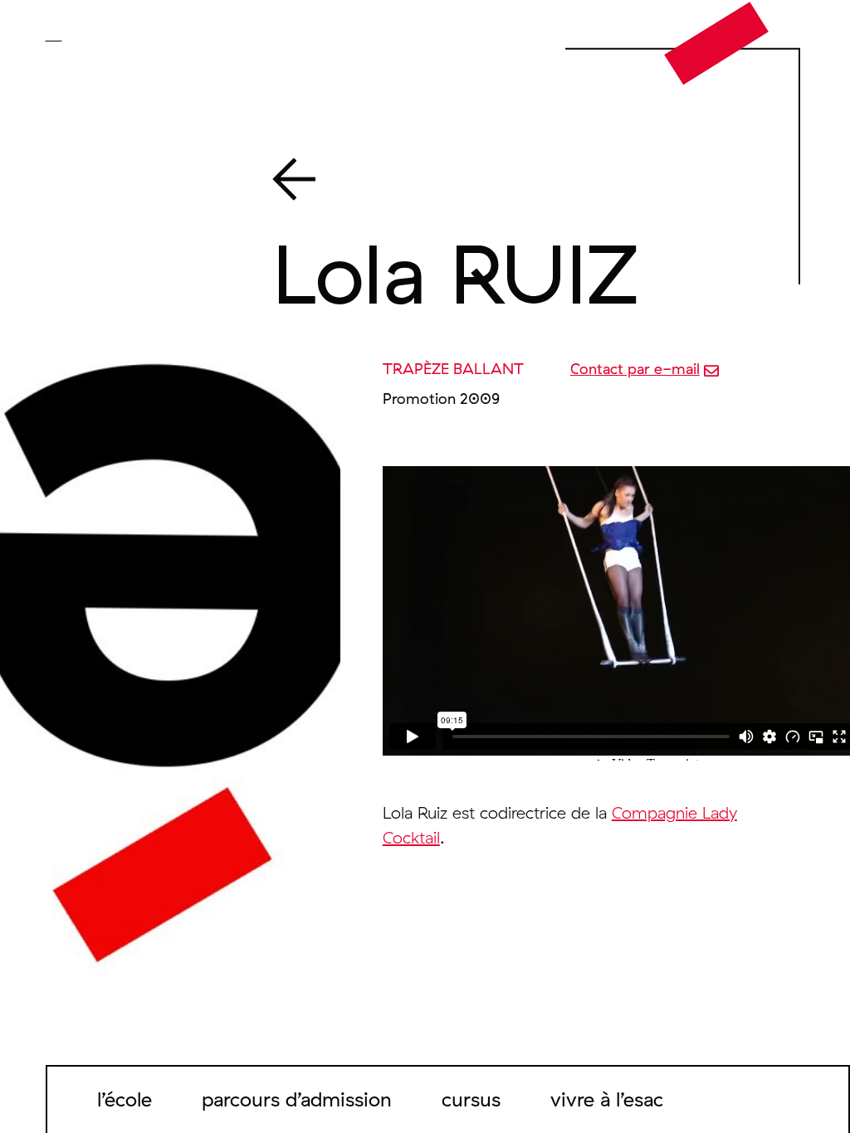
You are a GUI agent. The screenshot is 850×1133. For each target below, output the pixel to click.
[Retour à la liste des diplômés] (515, 182)
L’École (124, 1099)
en (78, 35)
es (101, 35)
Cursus (471, 1099)
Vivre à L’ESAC (606, 1099)
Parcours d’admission (297, 1099)
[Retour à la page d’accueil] (716, 42)
